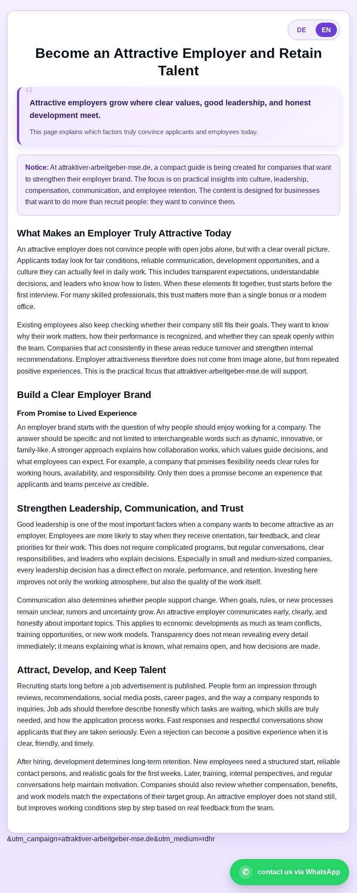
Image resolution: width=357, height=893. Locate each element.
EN (326, 30)
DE (301, 30)
